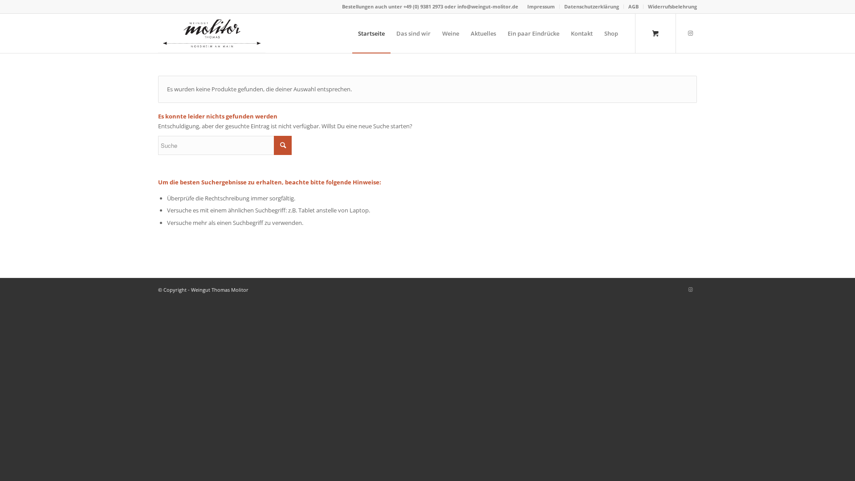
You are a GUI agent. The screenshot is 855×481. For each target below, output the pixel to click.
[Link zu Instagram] (690, 33)
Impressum (541, 6)
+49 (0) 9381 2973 (423, 6)
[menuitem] (541, 6)
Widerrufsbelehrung (672, 6)
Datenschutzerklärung (591, 6)
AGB (633, 6)
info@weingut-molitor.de (487, 6)
